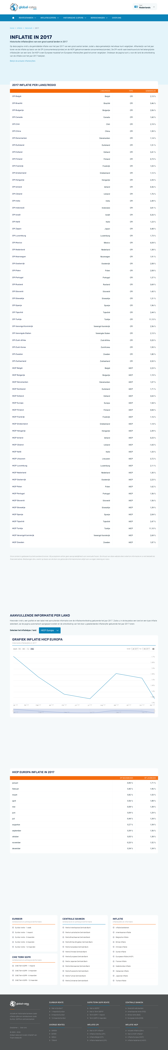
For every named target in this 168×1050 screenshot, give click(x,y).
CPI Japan (16, 229)
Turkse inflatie (121, 981)
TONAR (54, 1040)
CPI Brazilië (17, 103)
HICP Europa (17, 403)
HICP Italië (16, 452)
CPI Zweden (17, 354)
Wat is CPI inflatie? (96, 1030)
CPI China (16, 131)
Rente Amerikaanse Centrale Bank (78, 928)
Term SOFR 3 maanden (98, 1018)
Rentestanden (26, 18)
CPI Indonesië (18, 208)
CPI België (16, 96)
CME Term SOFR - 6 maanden (26, 976)
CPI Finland (17, 159)
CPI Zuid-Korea (19, 347)
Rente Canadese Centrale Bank (76, 947)
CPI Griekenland (19, 173)
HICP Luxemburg (19, 466)
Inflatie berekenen (122, 928)
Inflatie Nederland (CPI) (98, 1040)
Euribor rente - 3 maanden (24, 937)
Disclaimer (14, 1028)
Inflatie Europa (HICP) (136, 1037)
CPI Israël (16, 215)
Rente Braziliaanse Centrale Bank (77, 937)
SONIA (54, 1037)
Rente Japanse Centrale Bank (76, 961)
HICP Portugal (18, 493)
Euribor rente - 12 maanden (25, 947)
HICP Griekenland (20, 424)
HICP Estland (18, 396)
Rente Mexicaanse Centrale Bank (77, 966)
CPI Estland (17, 152)
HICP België (17, 368)
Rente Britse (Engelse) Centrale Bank (79, 942)
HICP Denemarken (20, 382)
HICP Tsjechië (18, 521)
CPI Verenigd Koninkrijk (22, 326)
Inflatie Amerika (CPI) (97, 1034)
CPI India (16, 201)
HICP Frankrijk (18, 417)
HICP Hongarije (18, 431)
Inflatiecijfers (48, 18)
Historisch (28, 28)
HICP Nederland (19, 473)
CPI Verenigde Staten (21, 333)
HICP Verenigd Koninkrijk (23, 535)
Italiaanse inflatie (122, 971)
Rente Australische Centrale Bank (77, 932)
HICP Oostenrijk (19, 479)
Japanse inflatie (122, 976)
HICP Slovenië (18, 500)
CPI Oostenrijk (18, 263)
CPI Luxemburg (19, 236)
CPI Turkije (17, 319)
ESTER (54, 1034)
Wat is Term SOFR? (96, 1012)
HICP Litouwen (18, 459)
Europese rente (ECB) (135, 1018)
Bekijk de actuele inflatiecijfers (22, 61)
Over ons (116, 18)
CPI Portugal (17, 277)
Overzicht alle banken (135, 1008)
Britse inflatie (121, 942)
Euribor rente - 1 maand (24, 932)
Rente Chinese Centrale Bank (76, 952)
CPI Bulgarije (18, 110)
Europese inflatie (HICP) (124, 957)
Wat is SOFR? (94, 1008)
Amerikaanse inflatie (123, 932)
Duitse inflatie (121, 952)
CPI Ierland (17, 187)
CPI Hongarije (18, 180)
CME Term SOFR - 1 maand (25, 966)
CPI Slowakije (18, 298)
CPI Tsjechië (17, 312)
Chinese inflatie (121, 947)
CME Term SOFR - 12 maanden (26, 980)
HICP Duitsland (18, 389)
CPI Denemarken (19, 138)
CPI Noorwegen (19, 256)
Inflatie (19, 28)
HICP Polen (17, 486)
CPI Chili (16, 124)
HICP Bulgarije (18, 375)
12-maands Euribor (59, 1018)
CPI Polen (16, 270)
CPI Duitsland (18, 145)
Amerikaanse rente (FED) (137, 1012)
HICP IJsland (18, 445)
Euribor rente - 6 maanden (24, 942)
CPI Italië (16, 222)
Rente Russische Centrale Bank (76, 971)
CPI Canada (17, 117)
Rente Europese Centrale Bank (76, 957)
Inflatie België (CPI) (97, 1037)
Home (12, 28)
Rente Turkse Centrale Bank (75, 976)
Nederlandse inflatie (123, 966)
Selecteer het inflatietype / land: (23, 630)
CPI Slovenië (17, 291)
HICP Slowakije (18, 507)
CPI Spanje (17, 305)
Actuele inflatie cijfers (136, 1030)
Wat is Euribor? (57, 1008)
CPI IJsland (17, 194)
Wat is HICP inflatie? (135, 1034)
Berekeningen (98, 18)
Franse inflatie (121, 961)
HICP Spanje (17, 514)
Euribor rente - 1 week (23, 928)
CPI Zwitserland (19, 361)
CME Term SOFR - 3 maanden (26, 971)
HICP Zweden (18, 542)
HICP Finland (18, 410)
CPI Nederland (18, 250)
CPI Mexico (17, 243)
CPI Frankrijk (17, 166)
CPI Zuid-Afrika (19, 340)
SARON (54, 1030)
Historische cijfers (73, 18)
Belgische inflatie (122, 937)
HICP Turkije (17, 528)
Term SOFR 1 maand (97, 1015)
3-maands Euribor (58, 1015)
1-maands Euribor (58, 1012)
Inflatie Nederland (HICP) (137, 1040)
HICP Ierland (17, 438)
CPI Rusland (17, 284)
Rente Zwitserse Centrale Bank (76, 981)
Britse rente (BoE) (134, 1015)
